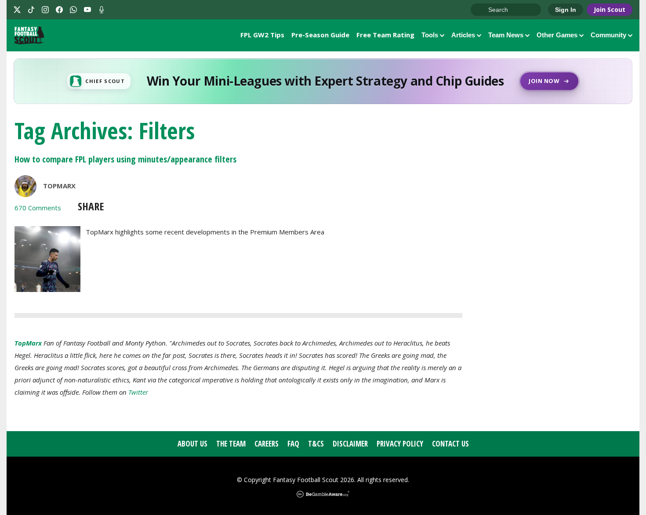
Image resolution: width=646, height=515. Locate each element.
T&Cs (316, 444)
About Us (192, 444)
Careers (266, 444)
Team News (505, 35)
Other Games (557, 35)
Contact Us (450, 444)
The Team (231, 444)
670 (38, 207)
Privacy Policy (400, 444)
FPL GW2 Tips (262, 34)
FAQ (293, 444)
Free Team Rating (385, 34)
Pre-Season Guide (320, 34)
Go (482, 10)
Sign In (565, 9)
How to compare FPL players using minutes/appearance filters (125, 159)
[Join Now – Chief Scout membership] (323, 81)
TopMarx (59, 185)
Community (608, 35)
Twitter (138, 392)
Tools (429, 35)
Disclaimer (350, 444)
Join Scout (609, 9)
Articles (463, 35)
